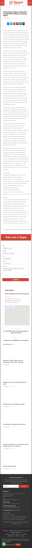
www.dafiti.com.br (10, 192)
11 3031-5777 (7, 496)
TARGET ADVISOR (16, 510)
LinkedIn (5, 503)
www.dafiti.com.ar (11, 194)
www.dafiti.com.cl (20, 194)
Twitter (9, 503)
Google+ (13, 503)
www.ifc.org (25, 223)
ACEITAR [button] (18, 544)
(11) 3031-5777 (8, 297)
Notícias (8, 7)
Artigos (7, 534)
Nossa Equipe (16, 534)
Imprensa (24, 534)
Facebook (18, 503)
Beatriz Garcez (6, 18)
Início (4, 7)
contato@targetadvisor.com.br (12, 298)
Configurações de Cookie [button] (8, 544)
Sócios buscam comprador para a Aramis (14, 424)
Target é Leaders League (9, 466)
